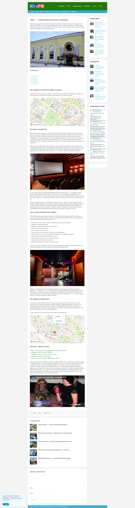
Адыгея (42, 11)
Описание (33, 77)
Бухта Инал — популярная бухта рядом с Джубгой (99, 45)
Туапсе (95, 6)
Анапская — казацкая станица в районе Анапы (100, 67)
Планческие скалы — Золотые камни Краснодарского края (55, 441)
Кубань (37, 11)
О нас (31, 506)
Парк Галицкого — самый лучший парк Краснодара (52, 424)
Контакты (36, 506)
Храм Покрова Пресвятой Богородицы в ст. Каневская (53, 449)
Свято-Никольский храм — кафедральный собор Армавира (55, 433)
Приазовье (61, 6)
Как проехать (34, 81)
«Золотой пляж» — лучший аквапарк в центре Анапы (97, 113)
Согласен (6, 504)
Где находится (35, 76)
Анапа (69, 6)
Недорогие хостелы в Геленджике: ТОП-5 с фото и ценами (100, 31)
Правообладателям (63, 506)
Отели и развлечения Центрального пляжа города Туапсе (97, 141)
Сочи (100, 6)
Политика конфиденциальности (48, 506)
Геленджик (87, 6)
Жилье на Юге (49, 11)
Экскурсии (57, 11)
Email (31, 493)
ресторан (46, 290)
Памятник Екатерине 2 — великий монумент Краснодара (54, 458)
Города (32, 11)
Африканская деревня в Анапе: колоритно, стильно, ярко (97, 153)
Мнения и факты (66, 11)
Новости (74, 11)
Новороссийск (77, 6)
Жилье (72, 293)
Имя (31, 488)
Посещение (34, 79)
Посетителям (34, 83)
